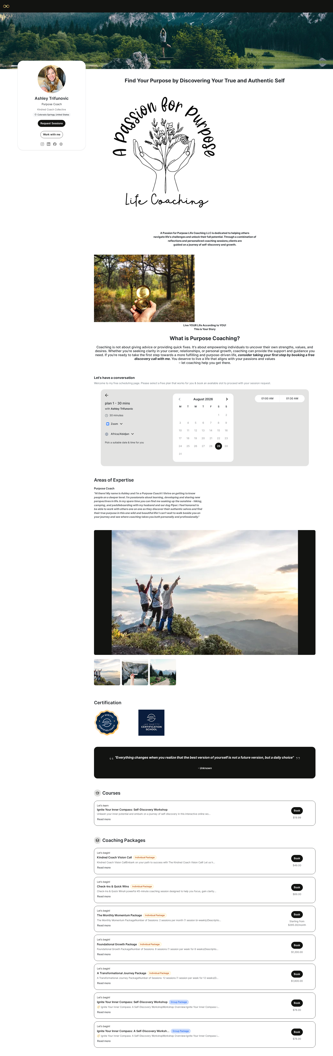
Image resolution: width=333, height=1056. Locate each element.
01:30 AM (292, 398)
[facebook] (55, 144)
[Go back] (107, 395)
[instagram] (42, 144)
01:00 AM (267, 398)
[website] (61, 144)
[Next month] (226, 399)
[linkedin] (48, 144)
